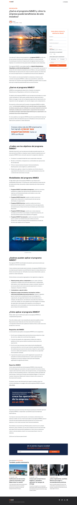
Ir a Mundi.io (65, 1)
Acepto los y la (58, 62)
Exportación (13, 8)
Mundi (14, 21)
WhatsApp (54, 59)
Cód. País (50, 48)
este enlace (12, 385)
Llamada (62, 59)
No (54, 54)
